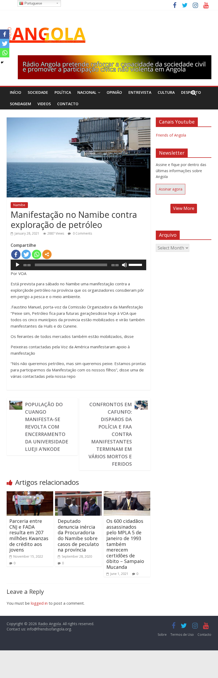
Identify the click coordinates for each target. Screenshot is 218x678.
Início (15, 92)
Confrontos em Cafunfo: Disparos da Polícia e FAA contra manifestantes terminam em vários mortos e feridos (110, 434)
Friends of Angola (171, 135)
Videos (44, 103)
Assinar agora (170, 189)
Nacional (86, 92)
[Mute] (124, 265)
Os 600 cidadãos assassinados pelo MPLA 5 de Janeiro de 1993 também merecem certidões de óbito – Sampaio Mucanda (125, 544)
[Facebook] (15, 254)
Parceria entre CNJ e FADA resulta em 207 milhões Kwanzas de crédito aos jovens (28, 535)
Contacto (67, 103)
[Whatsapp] (36, 254)
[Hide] (2, 62)
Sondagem (20, 103)
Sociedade (38, 92)
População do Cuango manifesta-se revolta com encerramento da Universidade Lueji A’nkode (46, 426)
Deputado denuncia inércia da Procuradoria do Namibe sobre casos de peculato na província (78, 535)
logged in (39, 603)
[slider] (136, 264)
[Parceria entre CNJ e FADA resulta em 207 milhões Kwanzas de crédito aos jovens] (30, 494)
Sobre (162, 634)
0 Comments (82, 233)
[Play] (17, 265)
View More (183, 208)
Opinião (114, 92)
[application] (78, 265)
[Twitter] (26, 254)
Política (62, 92)
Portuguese (32, 3)
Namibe (19, 205)
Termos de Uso (182, 634)
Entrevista (139, 92)
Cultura (166, 92)
